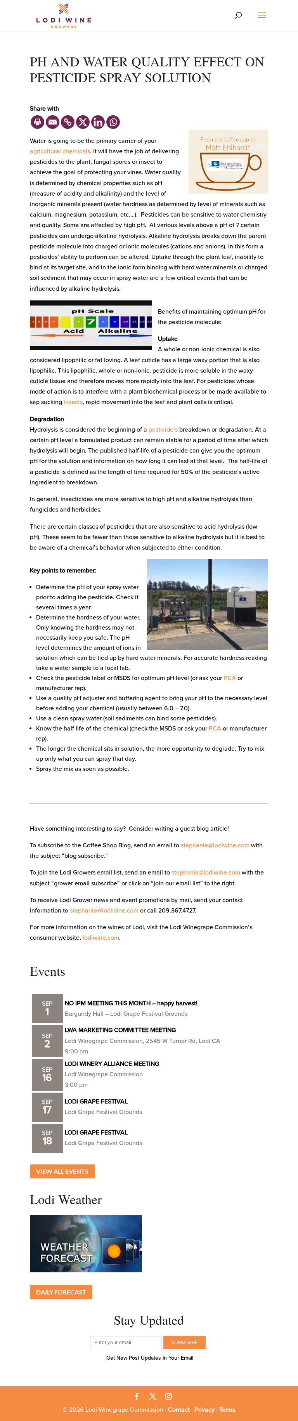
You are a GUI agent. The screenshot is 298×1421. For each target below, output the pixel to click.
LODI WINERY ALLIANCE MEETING (112, 1064)
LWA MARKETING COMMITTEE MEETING (120, 1030)
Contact (179, 1410)
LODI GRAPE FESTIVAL (96, 1101)
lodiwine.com (101, 938)
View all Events (62, 1171)
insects (73, 402)
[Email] (52, 122)
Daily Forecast (61, 1292)
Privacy (204, 1410)
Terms (227, 1410)
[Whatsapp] (113, 122)
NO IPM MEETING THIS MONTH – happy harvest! (131, 1003)
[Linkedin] (98, 122)
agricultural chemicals (60, 151)
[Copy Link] (67, 122)
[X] (83, 122)
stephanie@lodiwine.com (215, 845)
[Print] (37, 122)
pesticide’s (163, 430)
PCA (230, 678)
